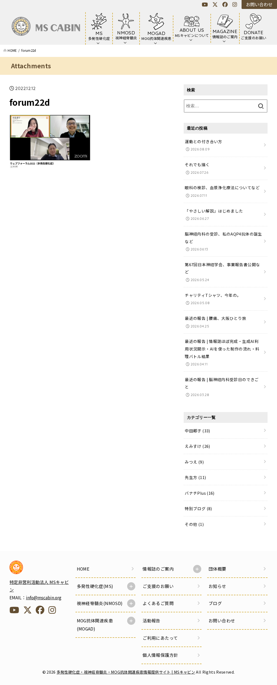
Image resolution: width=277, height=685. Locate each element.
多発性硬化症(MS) (95, 586)
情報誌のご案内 (158, 569)
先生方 (195, 477)
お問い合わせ (259, 4)
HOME (83, 569)
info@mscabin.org (43, 597)
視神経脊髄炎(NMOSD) (100, 603)
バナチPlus (199, 493)
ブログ (215, 603)
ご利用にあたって (160, 638)
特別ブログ (198, 508)
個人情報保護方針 (160, 655)
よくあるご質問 (158, 603)
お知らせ (217, 586)
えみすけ (197, 446)
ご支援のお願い (158, 586)
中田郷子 (197, 430)
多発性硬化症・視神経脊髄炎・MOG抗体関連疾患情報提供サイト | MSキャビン (126, 672)
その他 (194, 524)
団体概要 (217, 569)
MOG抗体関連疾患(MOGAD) (95, 625)
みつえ (194, 462)
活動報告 (151, 621)
